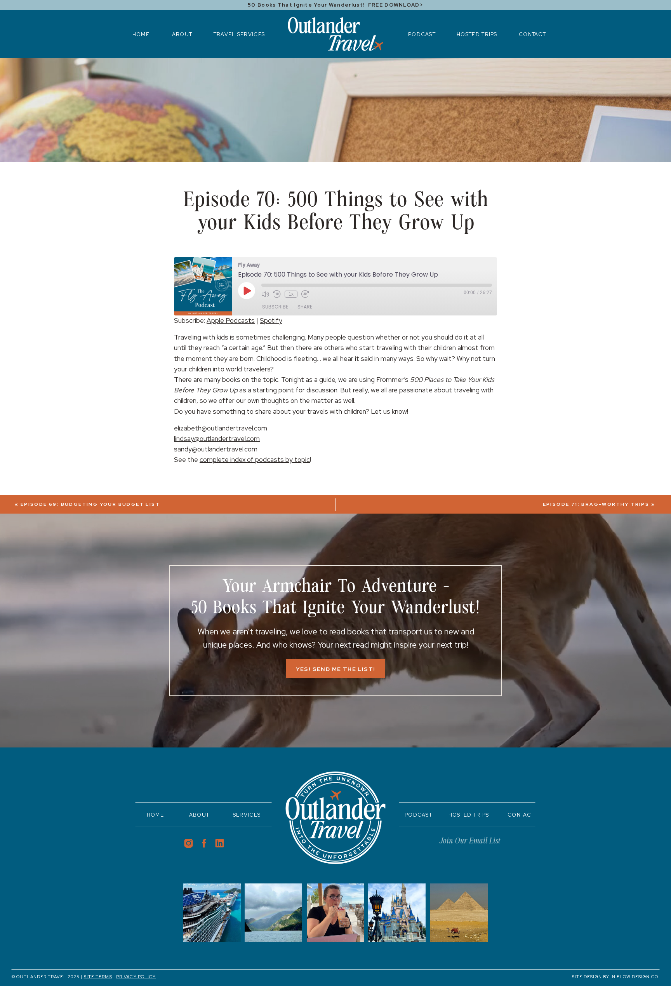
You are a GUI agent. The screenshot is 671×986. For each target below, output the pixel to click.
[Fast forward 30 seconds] (305, 294)
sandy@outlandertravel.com (215, 449)
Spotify (271, 320)
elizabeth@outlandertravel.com (220, 428)
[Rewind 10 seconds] (277, 294)
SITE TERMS (98, 976)
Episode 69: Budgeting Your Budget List (90, 504)
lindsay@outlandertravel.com (217, 438)
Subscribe (275, 306)
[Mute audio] (265, 294)
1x (291, 294)
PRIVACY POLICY (136, 976)
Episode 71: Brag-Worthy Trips (596, 504)
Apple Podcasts (231, 320)
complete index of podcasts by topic (255, 459)
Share (304, 306)
